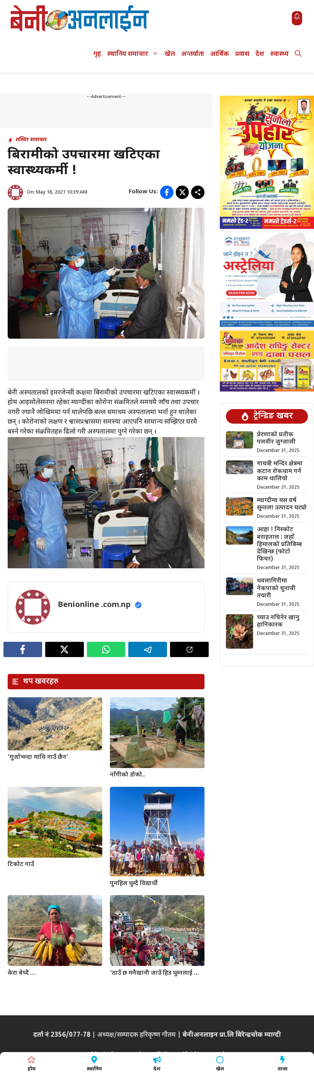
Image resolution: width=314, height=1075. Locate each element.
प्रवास (242, 54)
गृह (97, 54)
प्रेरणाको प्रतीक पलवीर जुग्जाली (276, 438)
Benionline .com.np (94, 605)
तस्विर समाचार (31, 140)
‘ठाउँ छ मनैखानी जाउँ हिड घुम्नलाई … (154, 973)
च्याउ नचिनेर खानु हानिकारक (278, 621)
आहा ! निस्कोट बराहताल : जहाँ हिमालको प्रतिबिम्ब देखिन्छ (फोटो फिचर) (279, 544)
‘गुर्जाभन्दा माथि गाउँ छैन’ (38, 758)
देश (259, 54)
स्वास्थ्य (279, 54)
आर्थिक (219, 54)
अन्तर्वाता (192, 54)
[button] (298, 54)
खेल (170, 54)
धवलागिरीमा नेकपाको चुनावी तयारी (276, 588)
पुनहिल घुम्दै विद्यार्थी (134, 884)
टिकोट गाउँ (21, 865)
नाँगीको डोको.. (127, 775)
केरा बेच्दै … (22, 973)
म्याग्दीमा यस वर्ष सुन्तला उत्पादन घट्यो (282, 504)
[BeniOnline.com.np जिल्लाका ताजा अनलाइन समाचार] (80, 18)
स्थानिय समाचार (127, 54)
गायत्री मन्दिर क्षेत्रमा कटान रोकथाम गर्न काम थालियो (280, 471)
